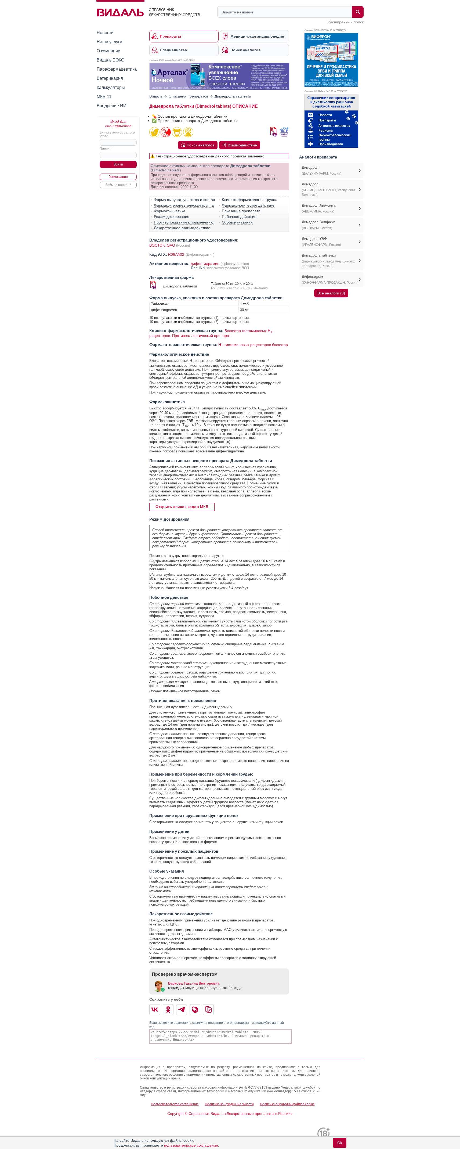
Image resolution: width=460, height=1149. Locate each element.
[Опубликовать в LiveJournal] (195, 1009)
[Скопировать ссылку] (208, 1009)
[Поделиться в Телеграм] (181, 1009)
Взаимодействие (242, 145)
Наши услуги (109, 41)
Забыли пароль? (118, 185)
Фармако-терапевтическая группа (184, 205)
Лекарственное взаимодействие (182, 228)
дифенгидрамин (205, 263)
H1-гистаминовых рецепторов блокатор (253, 345)
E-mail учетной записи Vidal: (117, 134)
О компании (108, 51)
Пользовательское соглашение (175, 1104)
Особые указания (237, 222)
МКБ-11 (104, 96)
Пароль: (106, 149)
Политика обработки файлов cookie (287, 1104)
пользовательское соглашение (191, 1145)
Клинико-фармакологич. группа (249, 199)
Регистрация (118, 177)
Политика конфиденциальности (229, 1104)
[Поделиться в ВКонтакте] (154, 1009)
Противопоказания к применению (183, 222)
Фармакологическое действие (248, 205)
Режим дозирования (171, 216)
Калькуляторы (111, 87)
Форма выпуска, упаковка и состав (184, 199)
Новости (105, 32)
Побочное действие (239, 216)
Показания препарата (241, 211)
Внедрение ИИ (111, 105)
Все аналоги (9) (331, 293)
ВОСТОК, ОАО (162, 245)
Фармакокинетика (169, 211)
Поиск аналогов (200, 145)
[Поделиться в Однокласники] (168, 1009)
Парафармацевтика (117, 69)
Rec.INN (198, 268)
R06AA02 (176, 254)
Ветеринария (110, 78)
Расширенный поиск (346, 22)
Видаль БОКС (110, 60)
